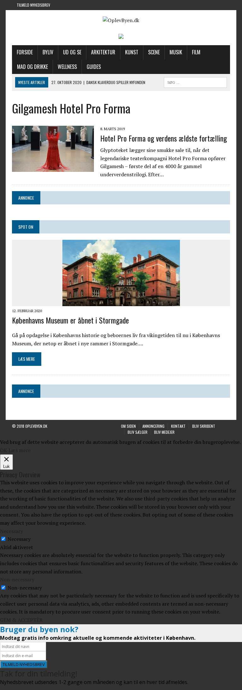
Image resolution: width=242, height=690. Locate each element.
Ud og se (72, 52)
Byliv (48, 52)
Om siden (128, 426)
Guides (94, 66)
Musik (176, 52)
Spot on (25, 226)
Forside (25, 52)
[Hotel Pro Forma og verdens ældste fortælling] (53, 167)
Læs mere (20, 450)
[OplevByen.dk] (121, 20)
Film (196, 52)
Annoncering (153, 426)
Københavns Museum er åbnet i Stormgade (70, 320)
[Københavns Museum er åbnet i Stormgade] (121, 301)
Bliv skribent (203, 426)
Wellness (67, 66)
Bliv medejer (164, 432)
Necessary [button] (11, 531)
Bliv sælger (137, 432)
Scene (154, 52)
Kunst (131, 52)
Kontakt (178, 426)
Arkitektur (103, 52)
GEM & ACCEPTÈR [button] (21, 619)
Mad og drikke (32, 66)
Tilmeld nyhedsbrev (33, 5)
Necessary (19, 539)
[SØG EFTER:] (195, 81)
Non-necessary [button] (17, 579)
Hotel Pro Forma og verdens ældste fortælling (163, 138)
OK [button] (3, 450)
